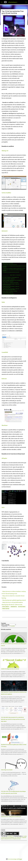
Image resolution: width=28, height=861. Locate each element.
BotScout (4, 378)
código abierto (5, 606)
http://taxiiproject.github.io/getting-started (14, 600)
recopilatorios (21, 606)
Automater (5, 231)
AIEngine (4, 458)
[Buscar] (26, 2)
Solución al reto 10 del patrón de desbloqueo (11, 816)
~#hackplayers (12, 2)
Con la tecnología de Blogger (15, 859)
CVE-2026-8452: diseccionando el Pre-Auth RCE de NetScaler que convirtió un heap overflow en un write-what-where (13, 719)
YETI (3, 507)
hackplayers (10, 836)
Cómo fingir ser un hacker (7, 769)
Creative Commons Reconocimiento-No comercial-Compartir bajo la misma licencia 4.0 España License (14, 837)
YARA (3, 302)
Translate (12, 626)
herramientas (14, 606)
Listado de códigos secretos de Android (10, 668)
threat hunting (5, 608)
